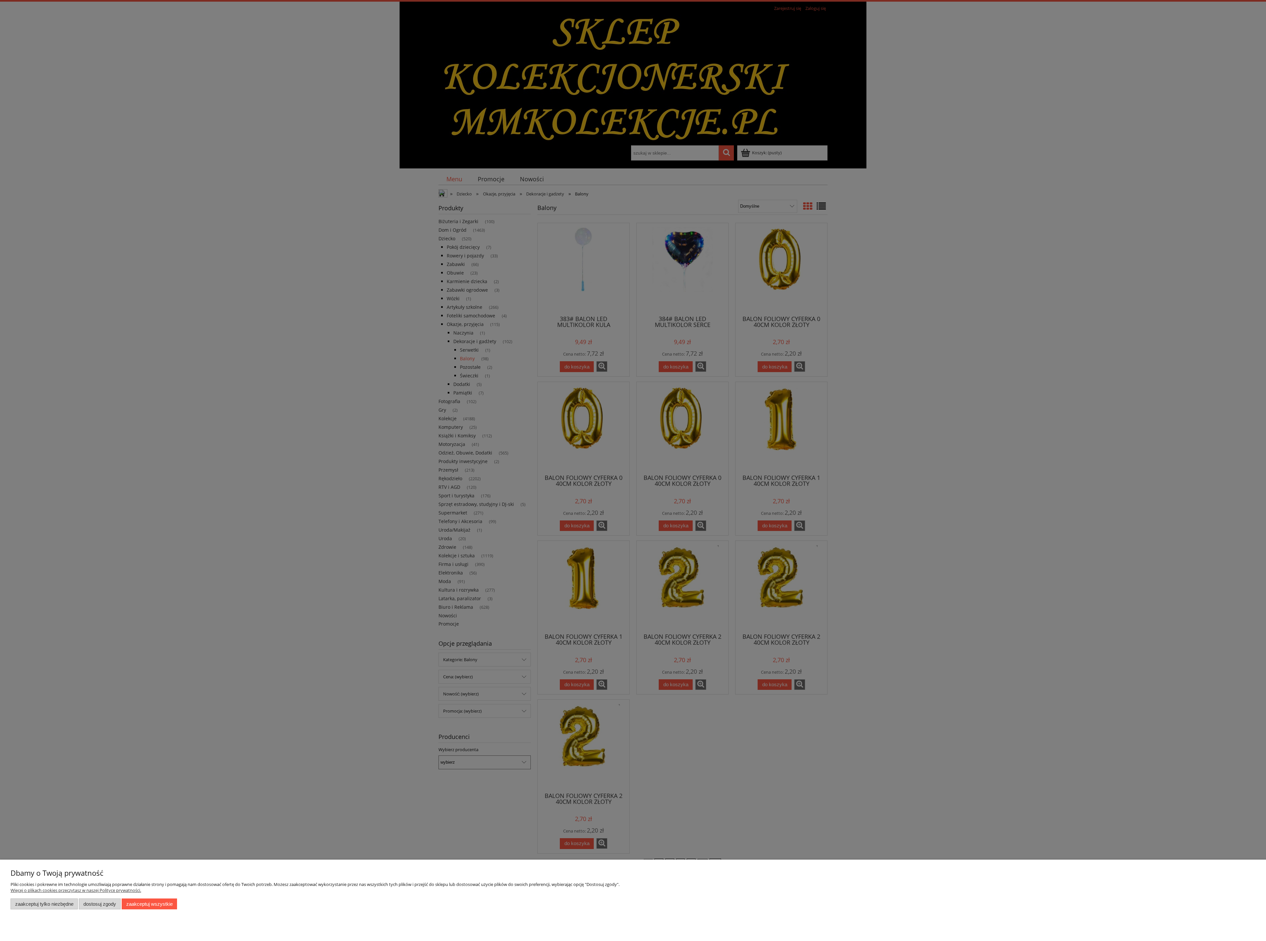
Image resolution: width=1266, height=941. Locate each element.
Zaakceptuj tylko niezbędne (44, 904)
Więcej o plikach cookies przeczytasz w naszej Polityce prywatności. (76, 890)
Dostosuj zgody (99, 904)
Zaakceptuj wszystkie (149, 904)
